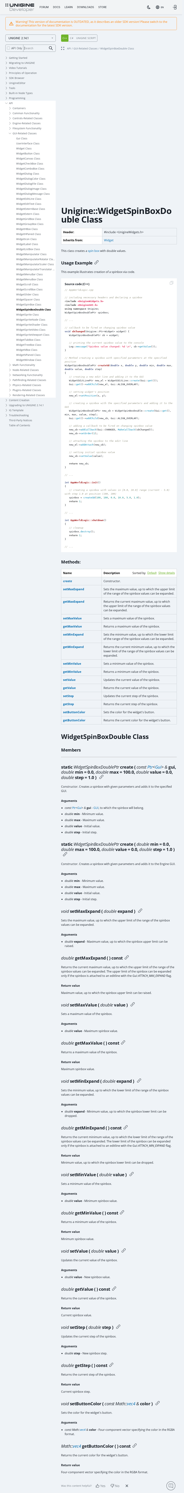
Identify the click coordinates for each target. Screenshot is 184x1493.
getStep (68, 704)
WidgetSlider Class (27, 294)
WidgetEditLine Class (28, 198)
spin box (93, 251)
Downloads (85, 7)
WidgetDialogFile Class (29, 183)
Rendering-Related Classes (29, 395)
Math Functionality (24, 365)
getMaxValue (72, 626)
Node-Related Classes (26, 370)
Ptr (150, 767)
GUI (95, 808)
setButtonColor (74, 712)
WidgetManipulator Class (31, 254)
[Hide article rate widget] (127, 1486)
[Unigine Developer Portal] (19, 8)
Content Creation (19, 400)
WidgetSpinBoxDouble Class (33, 309)
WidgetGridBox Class (28, 219)
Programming (17, 98)
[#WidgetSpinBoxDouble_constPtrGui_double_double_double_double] (101, 777)
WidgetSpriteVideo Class (30, 329)
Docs (56, 7)
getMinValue (72, 672)
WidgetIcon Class (26, 239)
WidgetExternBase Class (30, 209)
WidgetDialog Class (27, 173)
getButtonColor (74, 720)
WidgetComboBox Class (30, 168)
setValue (69, 680)
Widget (109, 240)
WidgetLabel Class (27, 244)
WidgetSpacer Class (28, 299)
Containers (19, 108)
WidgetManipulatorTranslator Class (36, 269)
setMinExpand (73, 634)
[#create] (96, 263)
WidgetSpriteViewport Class (32, 334)
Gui (158, 767)
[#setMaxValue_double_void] (132, 1005)
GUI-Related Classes (25, 133)
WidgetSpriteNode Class (30, 319)
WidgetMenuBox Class (29, 279)
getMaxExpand (73, 602)
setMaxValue (72, 618)
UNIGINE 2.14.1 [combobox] (18, 38)
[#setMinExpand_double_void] (139, 1081)
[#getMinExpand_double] (125, 1128)
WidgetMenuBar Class (29, 274)
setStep (68, 696)
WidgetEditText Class (28, 204)
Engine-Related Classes (27, 123)
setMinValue (72, 664)
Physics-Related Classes (27, 385)
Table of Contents (19, 425)
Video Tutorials (18, 68)
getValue (69, 688)
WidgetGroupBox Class (29, 224)
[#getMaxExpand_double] (127, 958)
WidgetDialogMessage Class (33, 193)
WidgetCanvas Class (28, 158)
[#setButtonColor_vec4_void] (157, 1403)
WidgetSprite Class (27, 314)
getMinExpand (73, 647)
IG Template (16, 410)
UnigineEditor (17, 83)
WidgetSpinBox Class (28, 304)
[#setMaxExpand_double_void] (140, 911)
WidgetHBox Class (27, 229)
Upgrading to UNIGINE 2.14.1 (26, 405)
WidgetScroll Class (27, 284)
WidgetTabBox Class (28, 339)
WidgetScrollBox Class (29, 289)
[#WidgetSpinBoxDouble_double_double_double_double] (65, 854)
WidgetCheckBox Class (29, 163)
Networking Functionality (28, 375)
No (117, 1486)
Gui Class (21, 138)
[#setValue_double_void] (123, 1251)
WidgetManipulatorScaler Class (35, 264)
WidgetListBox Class (28, 249)
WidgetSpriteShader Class (31, 324)
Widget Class (24, 148)
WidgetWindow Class (28, 360)
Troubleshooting (19, 415)
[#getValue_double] (114, 1289)
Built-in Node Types (21, 93)
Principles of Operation (23, 73)
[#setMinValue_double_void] (131, 1174)
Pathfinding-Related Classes (29, 380)
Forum (44, 7)
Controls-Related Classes (27, 118)
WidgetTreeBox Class (28, 344)
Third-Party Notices (20, 420)
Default (152, 572)
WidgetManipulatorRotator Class (35, 259)
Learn (69, 7)
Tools (12, 88)
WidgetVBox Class (26, 349)
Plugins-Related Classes (27, 390)
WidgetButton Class (28, 153)
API (11, 103)
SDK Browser (16, 78)
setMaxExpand (73, 589)
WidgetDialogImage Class (31, 188)
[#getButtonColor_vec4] (134, 1446)
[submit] (51, 48)
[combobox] (160, 7)
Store (102, 7)
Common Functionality (26, 113)
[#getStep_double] (111, 1365)
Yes (102, 1486)
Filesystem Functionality (27, 128)
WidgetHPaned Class (28, 234)
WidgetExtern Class (27, 214)
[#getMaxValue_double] (123, 1043)
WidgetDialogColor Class (30, 178)
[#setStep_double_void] (118, 1327)
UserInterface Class (28, 143)
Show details (166, 572)
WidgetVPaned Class (28, 355)
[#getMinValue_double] (122, 1213)
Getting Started (18, 58)
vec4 (131, 1404)
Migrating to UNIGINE (22, 63)
